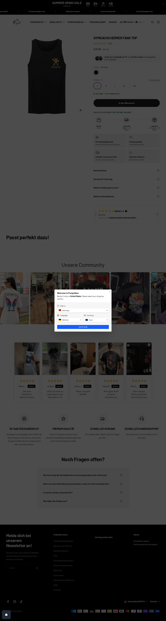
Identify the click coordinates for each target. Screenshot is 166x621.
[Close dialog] (109, 291)
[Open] (6, 614)
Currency (90, 315)
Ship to (62, 306)
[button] (83, 310)
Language (63, 315)
